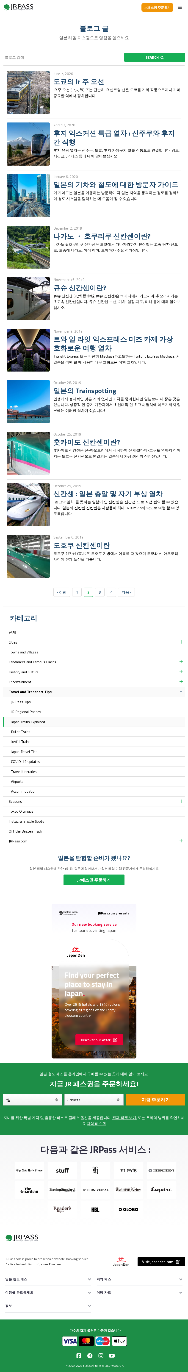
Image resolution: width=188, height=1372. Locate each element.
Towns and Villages (23, 652)
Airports (17, 781)
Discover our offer (96, 1040)
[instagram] (101, 1355)
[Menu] (179, 7)
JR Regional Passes (26, 711)
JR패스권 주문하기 (157, 7)
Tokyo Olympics (21, 811)
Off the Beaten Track (25, 831)
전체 (12, 632)
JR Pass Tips (21, 702)
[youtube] (112, 1355)
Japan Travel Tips (24, 751)
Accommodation (23, 791)
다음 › (126, 592)
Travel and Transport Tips (30, 691)
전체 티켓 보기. (124, 1117)
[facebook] (79, 1355)
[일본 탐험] (18, 7)
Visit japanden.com (157, 1261)
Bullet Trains (20, 731)
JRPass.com (18, 841)
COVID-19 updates (25, 761)
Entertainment (20, 682)
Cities (13, 642)
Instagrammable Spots (26, 821)
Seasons (15, 801)
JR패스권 (88, 1366)
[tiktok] (90, 1355)
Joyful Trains (20, 741)
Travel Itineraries (24, 771)
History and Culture (24, 672)
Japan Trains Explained (28, 722)
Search (152, 57)
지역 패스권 (96, 1123)
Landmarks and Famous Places (32, 662)
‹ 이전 (61, 592)
